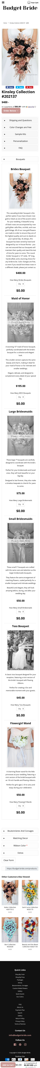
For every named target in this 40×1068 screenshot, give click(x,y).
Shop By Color (20, 974)
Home (5, 23)
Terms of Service (20, 1024)
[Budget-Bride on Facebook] (15, 1045)
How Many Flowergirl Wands (21, 802)
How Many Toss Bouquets (21, 705)
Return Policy (20, 1018)
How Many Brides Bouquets (20, 280)
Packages (20, 980)
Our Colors (20, 997)
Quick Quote (20, 994)
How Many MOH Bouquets (20, 393)
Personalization (20, 141)
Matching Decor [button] (20, 838)
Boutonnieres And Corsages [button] (21, 831)
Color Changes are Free (20, 127)
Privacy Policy (20, 1021)
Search (20, 1013)
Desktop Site (20, 1056)
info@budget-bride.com (20, 1035)
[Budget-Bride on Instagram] (25, 1045)
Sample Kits (20, 134)
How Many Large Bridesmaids (20, 500)
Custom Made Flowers (20, 988)
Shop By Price (20, 977)
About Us (20, 1007)
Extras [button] (20, 852)
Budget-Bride (26, 1053)
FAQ (20, 148)
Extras (20, 983)
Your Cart (34, 3)
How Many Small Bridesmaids (20, 608)
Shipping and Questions (20, 120)
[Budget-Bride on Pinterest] (20, 1045)
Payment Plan (20, 1010)
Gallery (20, 991)
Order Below (10, 110)
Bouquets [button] (20, 159)
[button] (20, 107)
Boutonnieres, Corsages (20, 985)
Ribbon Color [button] (20, 845)
